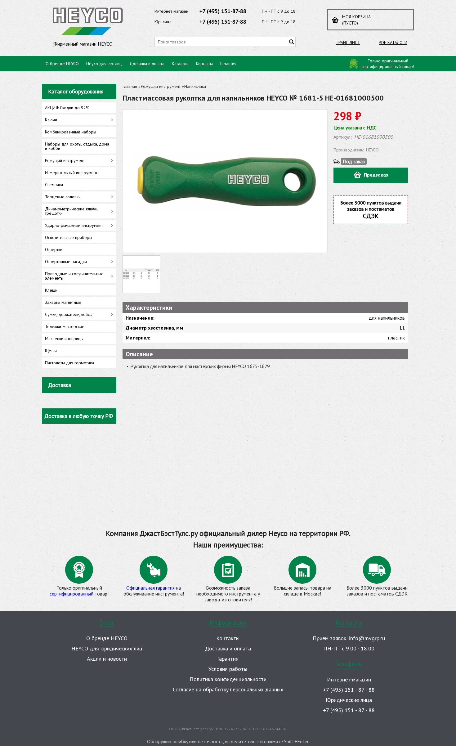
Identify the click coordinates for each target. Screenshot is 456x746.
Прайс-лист (348, 42)
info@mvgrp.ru (367, 638)
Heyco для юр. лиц (104, 63)
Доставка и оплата (146, 63)
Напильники (195, 86)
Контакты (204, 63)
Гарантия (228, 63)
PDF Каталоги (393, 42)
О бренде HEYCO (62, 63)
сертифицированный (71, 594)
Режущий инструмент (161, 86)
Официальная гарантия (150, 588)
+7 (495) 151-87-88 (222, 11)
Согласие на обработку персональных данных (228, 689)
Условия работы (227, 668)
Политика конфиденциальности (228, 679)
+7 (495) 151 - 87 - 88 (349, 689)
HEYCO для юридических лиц (106, 648)
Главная (130, 86)
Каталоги (180, 63)
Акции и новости (107, 658)
